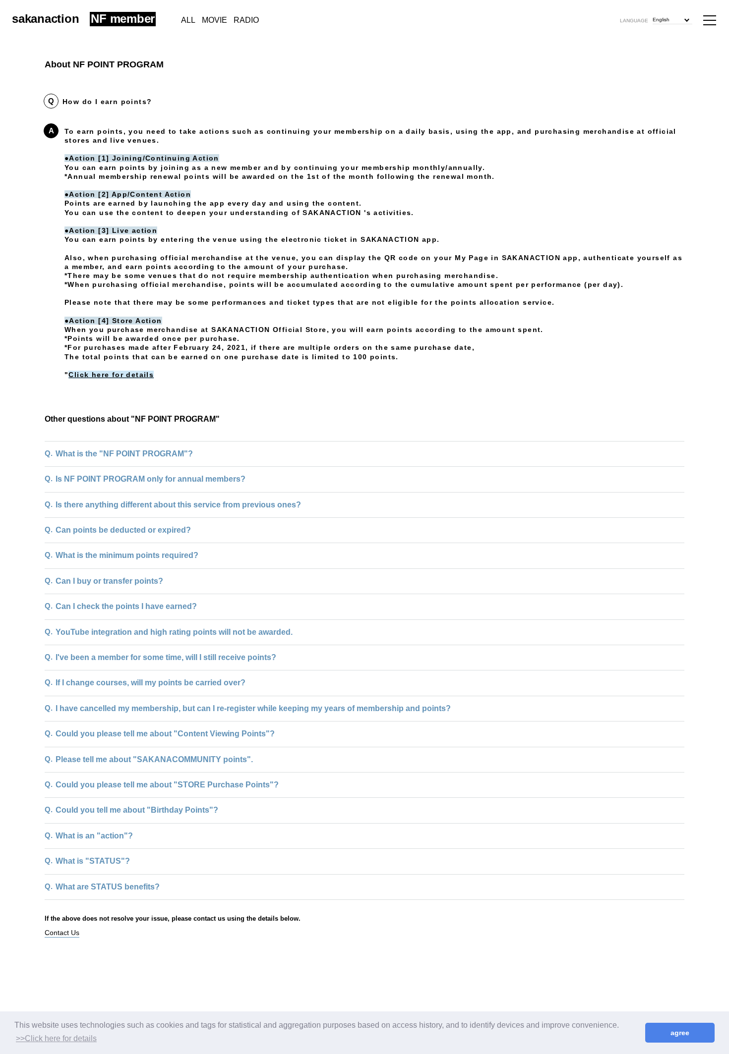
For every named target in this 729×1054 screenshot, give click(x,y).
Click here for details (111, 375)
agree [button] (679, 1033)
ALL (188, 20)
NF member (123, 19)
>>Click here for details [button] (56, 1038)
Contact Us (62, 933)
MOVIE (214, 20)
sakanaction (45, 18)
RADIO (246, 20)
